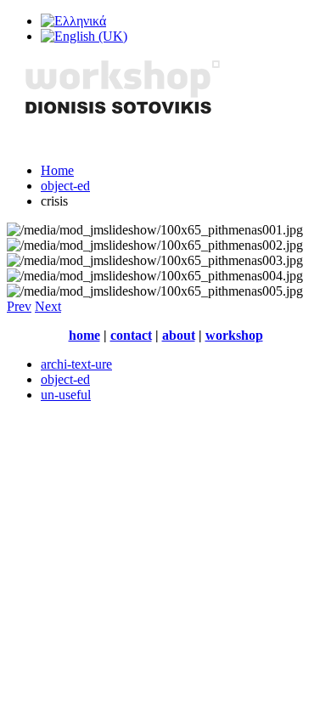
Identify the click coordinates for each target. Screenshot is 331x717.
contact (131, 335)
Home (57, 170)
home (84, 335)
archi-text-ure (76, 364)
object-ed (65, 185)
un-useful (66, 394)
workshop (234, 335)
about (178, 335)
